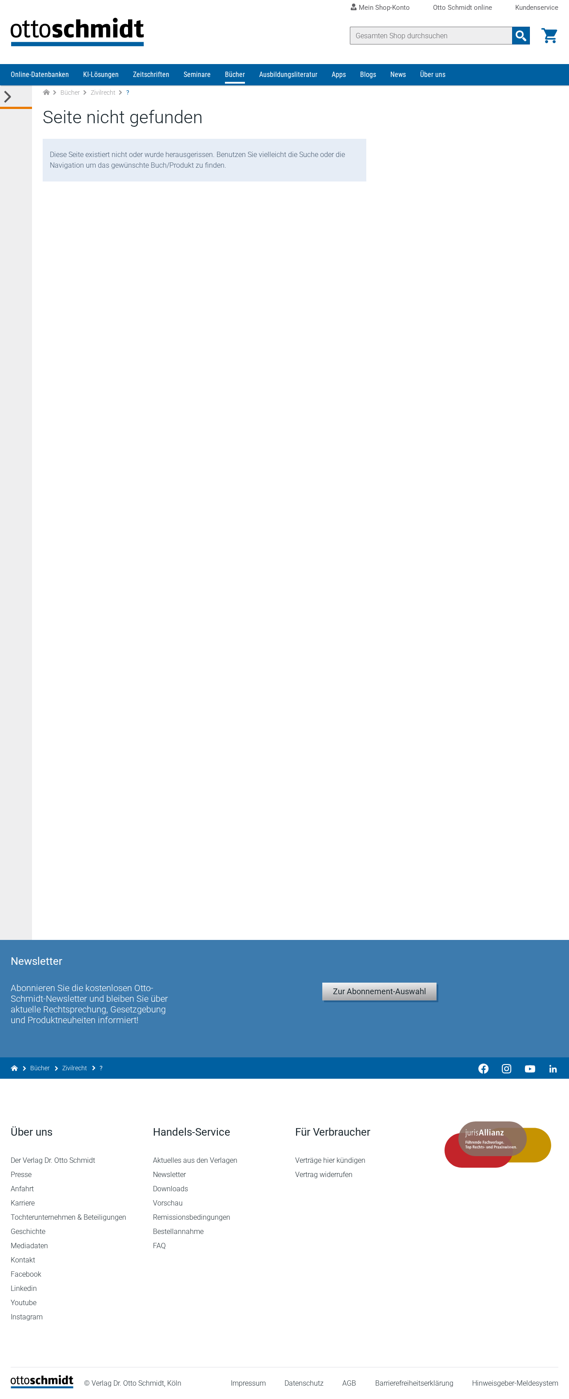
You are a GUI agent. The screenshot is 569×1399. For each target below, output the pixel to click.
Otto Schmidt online (462, 8)
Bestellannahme (178, 1231)
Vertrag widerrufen (324, 1174)
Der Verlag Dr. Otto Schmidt (53, 1160)
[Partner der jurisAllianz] (497, 1144)
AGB (349, 1383)
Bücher (235, 74)
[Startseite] (42, 1386)
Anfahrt (22, 1189)
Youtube (23, 1302)
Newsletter (169, 1174)
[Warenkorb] (549, 35)
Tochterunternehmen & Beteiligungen (68, 1217)
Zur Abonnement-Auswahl (379, 991)
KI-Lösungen (101, 74)
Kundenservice (536, 8)
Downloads (170, 1189)
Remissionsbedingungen (191, 1217)
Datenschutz (304, 1383)
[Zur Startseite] (46, 92)
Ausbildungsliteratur (288, 74)
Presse (21, 1174)
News (398, 74)
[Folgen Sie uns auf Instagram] (506, 1068)
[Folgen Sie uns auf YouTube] (530, 1068)
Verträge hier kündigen (330, 1160)
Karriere (23, 1203)
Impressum (248, 1383)
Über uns (432, 74)
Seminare (197, 74)
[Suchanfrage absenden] (521, 35)
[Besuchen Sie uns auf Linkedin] (550, 1068)
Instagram (27, 1317)
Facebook (26, 1274)
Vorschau (168, 1203)
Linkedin (24, 1288)
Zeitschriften (151, 74)
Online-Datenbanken (40, 74)
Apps (339, 74)
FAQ (159, 1246)
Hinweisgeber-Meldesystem (515, 1383)
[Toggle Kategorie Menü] (16, 97)
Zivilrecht (103, 92)
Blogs (368, 74)
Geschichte (28, 1231)
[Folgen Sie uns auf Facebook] (483, 1068)
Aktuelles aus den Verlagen (195, 1160)
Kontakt (23, 1260)
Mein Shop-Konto (384, 8)
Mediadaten (29, 1246)
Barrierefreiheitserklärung (414, 1383)
